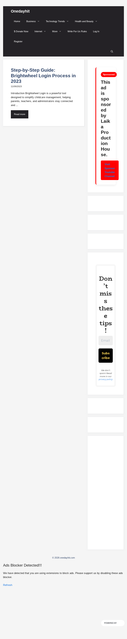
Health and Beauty (84, 21)
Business (31, 21)
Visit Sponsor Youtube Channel (110, 170)
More (54, 31)
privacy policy (106, 379)
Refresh (7, 585)
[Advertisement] (105, 494)
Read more (19, 114)
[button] (112, 51)
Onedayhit (20, 11)
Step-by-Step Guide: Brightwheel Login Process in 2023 (43, 75)
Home (17, 21)
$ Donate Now (21, 31)
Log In (96, 31)
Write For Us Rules (77, 31)
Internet (38, 31)
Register (18, 41)
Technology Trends (55, 21)
